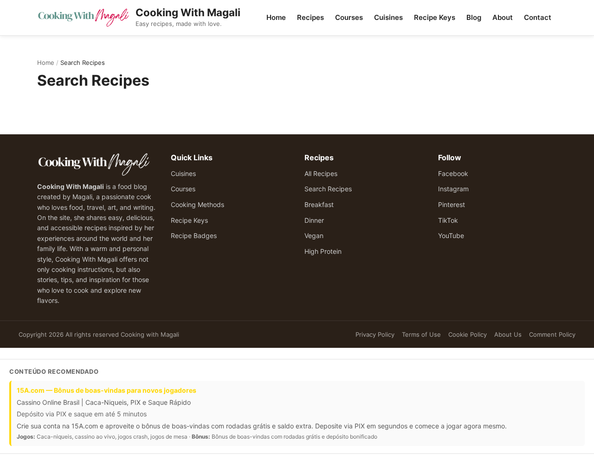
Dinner (314, 220)
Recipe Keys (434, 17)
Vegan (313, 235)
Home (276, 17)
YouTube (451, 235)
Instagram (453, 189)
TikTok (448, 220)
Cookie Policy (467, 334)
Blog (473, 17)
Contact (537, 17)
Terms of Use (421, 334)
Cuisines (388, 17)
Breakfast (319, 204)
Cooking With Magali (188, 12)
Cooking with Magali (150, 334)
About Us (508, 334)
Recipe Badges (194, 235)
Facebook (453, 173)
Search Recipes (328, 189)
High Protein (323, 251)
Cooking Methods (197, 204)
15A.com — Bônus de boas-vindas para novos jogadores (106, 390)
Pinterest (451, 204)
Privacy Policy (374, 334)
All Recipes (320, 173)
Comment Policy (552, 334)
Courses (349, 17)
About (502, 17)
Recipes (310, 17)
